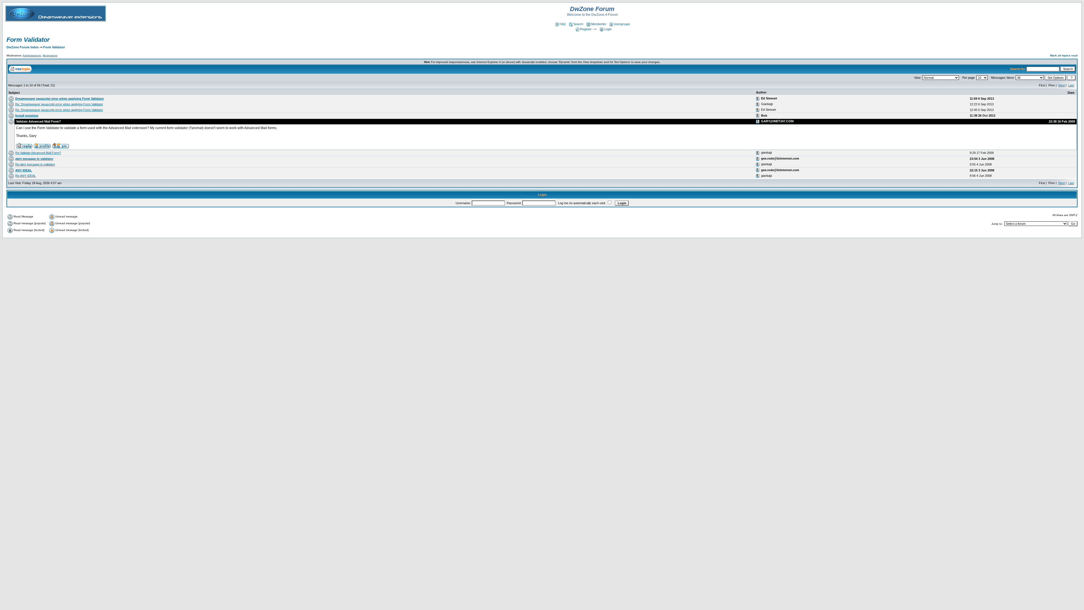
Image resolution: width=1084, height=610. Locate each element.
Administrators (32, 55)
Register (586, 29)
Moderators (50, 55)
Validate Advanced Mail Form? (38, 121)
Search (578, 24)
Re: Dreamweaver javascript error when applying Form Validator (59, 104)
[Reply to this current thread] (24, 145)
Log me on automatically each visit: (582, 203)
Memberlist (598, 24)
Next (1061, 85)
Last (1071, 85)
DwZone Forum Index (22, 47)
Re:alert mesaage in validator (35, 164)
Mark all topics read (1064, 55)
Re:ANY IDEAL (25, 175)
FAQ (563, 24)
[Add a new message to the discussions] (20, 68)
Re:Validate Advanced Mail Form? (38, 152)
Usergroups (622, 24)
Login (607, 29)
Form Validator (28, 39)
